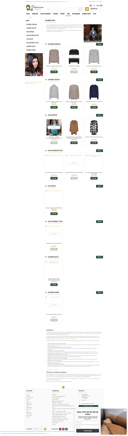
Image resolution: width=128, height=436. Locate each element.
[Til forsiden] (26, 17)
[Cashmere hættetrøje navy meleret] (94, 92)
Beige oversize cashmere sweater (74, 102)
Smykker (28, 417)
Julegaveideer (29, 404)
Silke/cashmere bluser (32, 35)
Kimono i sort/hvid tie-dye (94, 137)
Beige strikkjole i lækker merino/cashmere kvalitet (54, 279)
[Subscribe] (45, 429)
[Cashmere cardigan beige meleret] (54, 56)
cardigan (99, 374)
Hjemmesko (28, 402)
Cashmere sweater (31, 28)
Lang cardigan (30, 32)
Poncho (62, 14)
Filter (94, 14)
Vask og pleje (29, 415)
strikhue (78, 378)
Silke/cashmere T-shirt (32, 43)
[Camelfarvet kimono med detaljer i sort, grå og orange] (74, 127)
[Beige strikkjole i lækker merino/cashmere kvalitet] (54, 269)
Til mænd (55, 14)
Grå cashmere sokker (54, 314)
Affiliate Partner (55, 422)
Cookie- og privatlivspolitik (58, 401)
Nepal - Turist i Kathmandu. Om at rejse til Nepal (61, 413)
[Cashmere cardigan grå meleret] (94, 56)
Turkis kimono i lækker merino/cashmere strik (54, 137)
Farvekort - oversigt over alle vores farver (60, 419)
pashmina (55, 361)
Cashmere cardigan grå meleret (94, 66)
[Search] (80, 9)
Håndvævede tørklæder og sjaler (58, 416)
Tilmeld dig (88, 431)
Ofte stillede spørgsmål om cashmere (59, 417)
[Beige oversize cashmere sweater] (74, 92)
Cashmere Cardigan (31, 24)
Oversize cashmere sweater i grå (54, 102)
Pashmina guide (55, 399)
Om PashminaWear (56, 397)
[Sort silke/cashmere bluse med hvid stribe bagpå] (94, 163)
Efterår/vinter (28, 409)
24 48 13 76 (65, 1)
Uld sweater (29, 39)
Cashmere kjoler (30, 46)
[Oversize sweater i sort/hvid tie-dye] (54, 198)
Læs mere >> (47, 433)
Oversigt (54, 424)
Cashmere (78, 26)
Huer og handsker (45, 14)
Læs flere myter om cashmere (52, 369)
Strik (68, 14)
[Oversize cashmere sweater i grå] (54, 92)
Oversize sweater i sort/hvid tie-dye (54, 208)
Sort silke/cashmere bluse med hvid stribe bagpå (94, 173)
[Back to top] (63, 387)
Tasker (27, 405)
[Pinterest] (63, 429)
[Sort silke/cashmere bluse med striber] (54, 163)
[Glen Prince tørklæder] (34, 64)
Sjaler (28, 14)
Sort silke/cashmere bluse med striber (54, 172)
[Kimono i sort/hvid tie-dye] (94, 127)
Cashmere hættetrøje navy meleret (94, 101)
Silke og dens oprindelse (57, 402)
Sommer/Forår (86, 14)
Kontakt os (54, 394)
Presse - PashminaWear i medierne (59, 411)
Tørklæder (35, 14)
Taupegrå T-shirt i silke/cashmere (54, 243)
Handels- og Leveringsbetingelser (58, 396)
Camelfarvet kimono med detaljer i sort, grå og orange (74, 137)
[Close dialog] (125, 410)
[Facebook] (60, 429)
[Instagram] (66, 429)
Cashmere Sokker (31, 50)
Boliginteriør (76, 14)
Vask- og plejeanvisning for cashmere (59, 414)
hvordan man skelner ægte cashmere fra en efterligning (64, 338)
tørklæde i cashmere (87, 378)
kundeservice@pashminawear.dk (88, 403)
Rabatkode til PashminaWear (57, 421)
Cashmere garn (29, 413)
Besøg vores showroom (88, 405)
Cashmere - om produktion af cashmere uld (60, 404)
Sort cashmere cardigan (74, 66)
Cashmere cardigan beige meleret (54, 66)
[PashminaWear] (35, 7)
